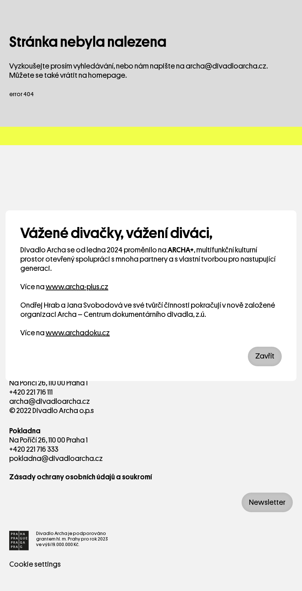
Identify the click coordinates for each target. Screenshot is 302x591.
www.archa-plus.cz (77, 287)
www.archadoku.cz (78, 333)
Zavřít (264, 356)
